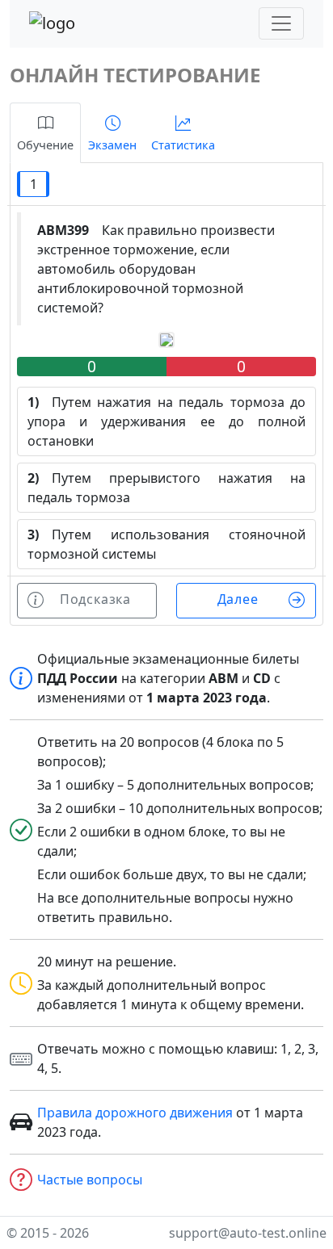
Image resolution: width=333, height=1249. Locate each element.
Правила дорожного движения (135, 1112)
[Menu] (281, 23)
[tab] (45, 133)
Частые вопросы (89, 1179)
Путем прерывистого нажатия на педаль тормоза (166, 487)
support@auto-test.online (248, 1233)
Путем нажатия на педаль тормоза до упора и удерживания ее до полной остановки (166, 421)
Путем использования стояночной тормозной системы (166, 544)
